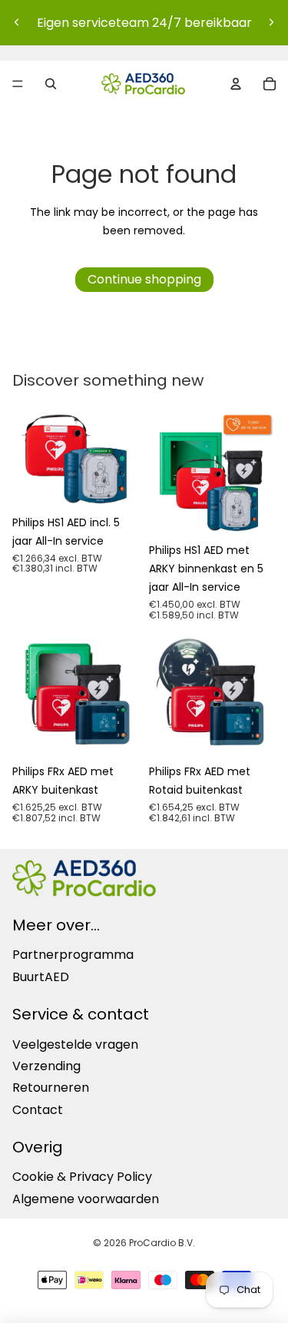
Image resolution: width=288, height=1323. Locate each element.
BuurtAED (40, 977)
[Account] (236, 84)
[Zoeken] (51, 84)
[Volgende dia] (271, 22)
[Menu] (17, 83)
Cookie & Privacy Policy (82, 1176)
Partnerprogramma (73, 954)
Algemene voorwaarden (85, 1199)
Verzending (46, 1066)
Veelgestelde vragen (75, 1044)
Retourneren (50, 1087)
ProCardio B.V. (162, 1242)
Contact (37, 1109)
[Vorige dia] (17, 22)
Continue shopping (144, 279)
